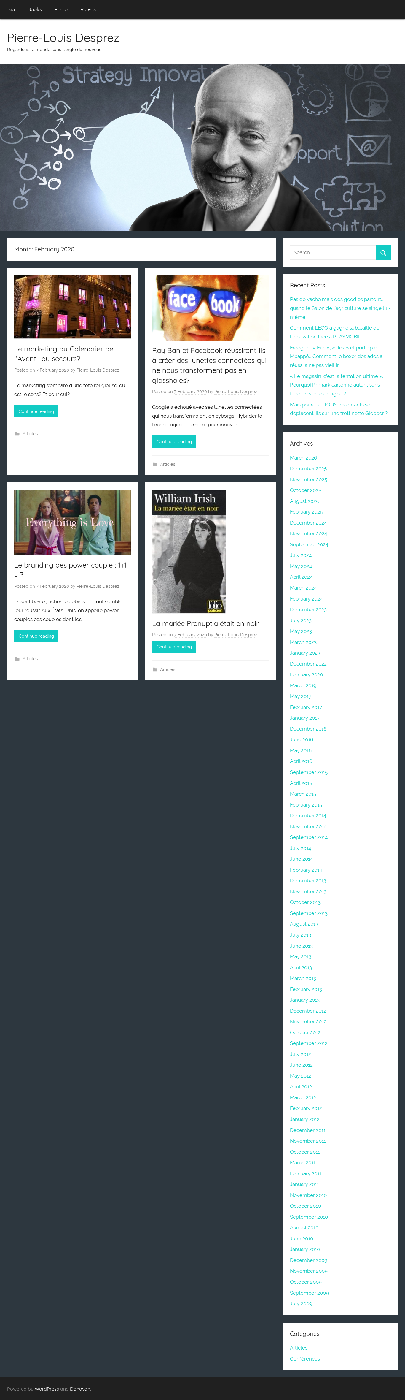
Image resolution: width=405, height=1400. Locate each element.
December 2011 (308, 1130)
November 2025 (308, 479)
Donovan (80, 1389)
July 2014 (300, 848)
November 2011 (308, 1141)
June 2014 (301, 859)
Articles (30, 433)
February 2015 (306, 805)
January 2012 (305, 1119)
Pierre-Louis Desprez (63, 37)
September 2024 (309, 544)
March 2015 (303, 794)
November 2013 (308, 891)
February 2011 (305, 1173)
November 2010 (308, 1195)
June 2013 (301, 946)
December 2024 (308, 523)
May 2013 (300, 956)
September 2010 (309, 1217)
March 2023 (303, 642)
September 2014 (309, 837)
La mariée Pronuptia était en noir (205, 623)
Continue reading (36, 411)
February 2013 (306, 989)
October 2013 (305, 902)
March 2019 (303, 685)
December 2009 (308, 1260)
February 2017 (306, 707)
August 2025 (304, 501)
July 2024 (301, 555)
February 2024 (306, 599)
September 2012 (309, 1043)
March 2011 (302, 1162)
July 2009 (301, 1303)
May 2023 (301, 631)
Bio (11, 9)
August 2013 (304, 924)
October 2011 (305, 1152)
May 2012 (300, 1076)
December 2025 (308, 468)
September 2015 (309, 772)
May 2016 (301, 750)
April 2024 (301, 577)
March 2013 (303, 978)
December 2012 (308, 1011)
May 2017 (300, 696)
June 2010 (301, 1238)
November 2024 (308, 533)
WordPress (47, 1389)
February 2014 (306, 870)
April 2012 (301, 1086)
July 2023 (301, 620)
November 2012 (308, 1021)
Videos (88, 9)
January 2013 (305, 1000)
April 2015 (301, 783)
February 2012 (306, 1108)
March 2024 (303, 588)
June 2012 (301, 1065)
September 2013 (309, 913)
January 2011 (304, 1184)
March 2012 (303, 1097)
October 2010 (305, 1206)
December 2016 (308, 729)
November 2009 (309, 1271)
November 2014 (308, 826)
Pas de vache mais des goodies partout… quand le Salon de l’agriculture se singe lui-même (340, 308)
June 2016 (301, 739)
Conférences (305, 1359)
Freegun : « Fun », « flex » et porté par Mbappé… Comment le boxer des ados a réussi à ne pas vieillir (336, 356)
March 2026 (303, 458)
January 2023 (305, 653)
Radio (61, 9)
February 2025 (306, 512)
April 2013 (301, 967)
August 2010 (304, 1227)
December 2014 (308, 815)
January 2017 (305, 718)
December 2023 (308, 609)
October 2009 (306, 1282)
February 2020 (306, 674)
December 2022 (308, 664)
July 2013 (300, 935)
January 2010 (305, 1249)
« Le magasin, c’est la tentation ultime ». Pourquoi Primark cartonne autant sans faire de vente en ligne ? (336, 385)
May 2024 (301, 566)
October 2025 (305, 490)
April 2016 (301, 761)
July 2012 (300, 1054)
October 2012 (305, 1032)
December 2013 (308, 880)
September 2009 (309, 1293)
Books (35, 9)
